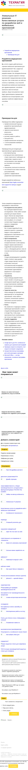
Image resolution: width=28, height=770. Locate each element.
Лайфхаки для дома (7, 458)
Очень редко (6, 710)
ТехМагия (17, 3)
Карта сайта (4, 745)
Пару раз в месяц (8, 708)
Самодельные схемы (7, 461)
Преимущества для (13, 54)
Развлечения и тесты (7, 456)
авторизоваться (13, 445)
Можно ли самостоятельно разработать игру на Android (11, 392)
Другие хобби (4, 368)
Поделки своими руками (8, 453)
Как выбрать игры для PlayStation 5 (11, 693)
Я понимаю (13, 766)
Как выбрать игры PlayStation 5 (10, 689)
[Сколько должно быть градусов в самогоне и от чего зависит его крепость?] (14, 417)
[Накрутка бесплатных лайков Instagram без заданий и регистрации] (14, 397)
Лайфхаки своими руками (8, 655)
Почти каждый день (9, 705)
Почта (2, 742)
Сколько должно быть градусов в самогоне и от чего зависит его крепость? (12, 433)
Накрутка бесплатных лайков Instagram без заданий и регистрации (13, 412)
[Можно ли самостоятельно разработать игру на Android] (14, 377)
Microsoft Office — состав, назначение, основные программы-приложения (15, 357)
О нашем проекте (6, 747)
